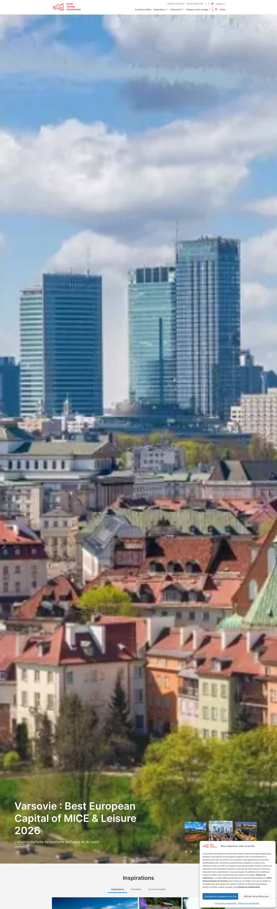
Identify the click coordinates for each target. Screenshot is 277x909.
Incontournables (143, 9)
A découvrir (176, 9)
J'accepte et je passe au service (220, 896)
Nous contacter (195, 4)
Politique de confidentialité (225, 903)
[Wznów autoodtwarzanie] (191, 852)
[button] (269, 431)
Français (220, 4)
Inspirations (160, 9)
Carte (222, 9)
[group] (195, 832)
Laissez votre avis (176, 4)
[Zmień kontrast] (212, 3)
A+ (209, 4)
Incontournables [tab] (157, 889)
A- (206, 4)
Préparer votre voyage (197, 9)
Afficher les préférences (256, 896)
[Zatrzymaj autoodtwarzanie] (186, 851)
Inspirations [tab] (117, 889)
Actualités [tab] (136, 889)
